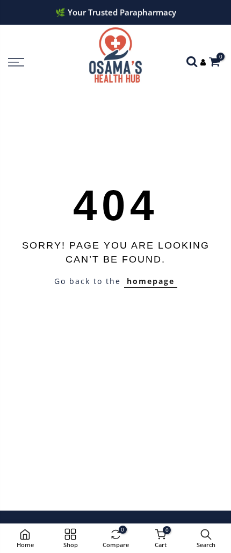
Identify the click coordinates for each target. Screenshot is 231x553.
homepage (151, 281)
